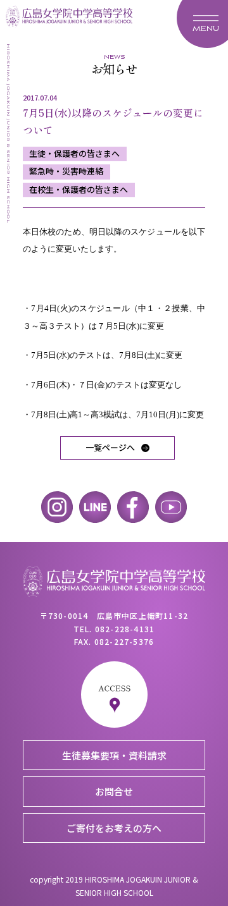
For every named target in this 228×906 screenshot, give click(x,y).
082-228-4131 (125, 628)
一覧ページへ (110, 447)
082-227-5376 (124, 641)
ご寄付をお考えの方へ (114, 828)
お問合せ (114, 791)
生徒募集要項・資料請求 (114, 755)
